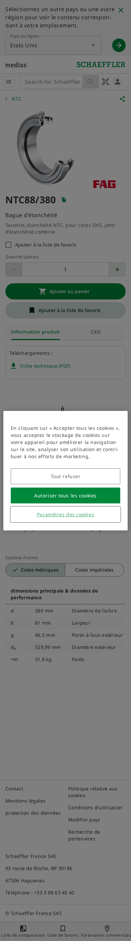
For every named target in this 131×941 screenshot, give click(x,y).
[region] (65, 470)
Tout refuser (66, 476)
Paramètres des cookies (65, 514)
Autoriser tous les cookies (65, 495)
